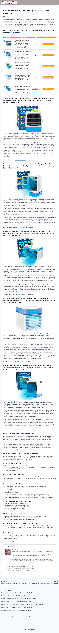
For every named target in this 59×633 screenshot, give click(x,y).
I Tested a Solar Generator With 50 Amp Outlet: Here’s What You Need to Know (20, 570)
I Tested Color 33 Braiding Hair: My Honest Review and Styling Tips (15, 616)
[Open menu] (56, 2)
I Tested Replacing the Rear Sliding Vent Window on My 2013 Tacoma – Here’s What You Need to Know (23, 613)
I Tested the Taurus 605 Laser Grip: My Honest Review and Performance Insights (18, 598)
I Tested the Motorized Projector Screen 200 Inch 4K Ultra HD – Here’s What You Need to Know (22, 604)
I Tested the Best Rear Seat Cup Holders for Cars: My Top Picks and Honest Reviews (19, 619)
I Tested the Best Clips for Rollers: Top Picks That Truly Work (14, 595)
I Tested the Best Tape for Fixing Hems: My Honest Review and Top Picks (17, 601)
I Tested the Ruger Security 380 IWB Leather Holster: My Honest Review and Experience (13, 583)
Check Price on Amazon (48, 43)
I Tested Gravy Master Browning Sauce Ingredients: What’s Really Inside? (17, 607)
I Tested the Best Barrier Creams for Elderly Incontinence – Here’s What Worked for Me (45, 583)
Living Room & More (14, 302)
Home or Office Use (22, 370)
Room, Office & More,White (12, 168)
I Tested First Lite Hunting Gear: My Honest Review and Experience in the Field (20, 568)
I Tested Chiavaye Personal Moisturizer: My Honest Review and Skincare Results (20, 566)
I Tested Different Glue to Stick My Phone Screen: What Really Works (16, 610)
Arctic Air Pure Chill (11, 231)
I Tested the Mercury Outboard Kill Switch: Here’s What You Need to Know (17, 592)
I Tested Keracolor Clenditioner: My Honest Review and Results (17, 572)
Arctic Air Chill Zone (11, 98)
